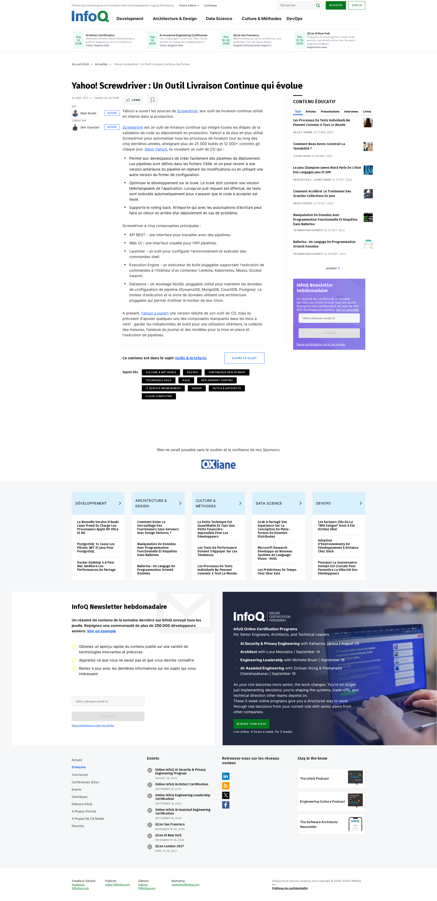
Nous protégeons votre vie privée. (321, 344)
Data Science (219, 18)
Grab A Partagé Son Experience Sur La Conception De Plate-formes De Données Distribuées (274, 529)
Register (335, 5)
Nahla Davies (303, 203)
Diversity (78, 826)
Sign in (357, 5)
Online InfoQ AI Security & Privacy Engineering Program (180, 771)
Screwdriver (187, 111)
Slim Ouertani (89, 127)
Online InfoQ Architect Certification (181, 784)
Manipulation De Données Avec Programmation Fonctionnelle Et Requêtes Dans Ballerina (325, 219)
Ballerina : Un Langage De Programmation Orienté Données (156, 569)
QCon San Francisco (170, 824)
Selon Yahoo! (156, 149)
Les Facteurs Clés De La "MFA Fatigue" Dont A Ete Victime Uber (336, 525)
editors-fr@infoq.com (146, 886)
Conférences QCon (85, 782)
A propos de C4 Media (88, 818)
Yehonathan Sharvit (308, 230)
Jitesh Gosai (302, 156)
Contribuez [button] (210, 5)
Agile (186, 380)
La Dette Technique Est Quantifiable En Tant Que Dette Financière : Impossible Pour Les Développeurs (216, 529)
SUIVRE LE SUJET (244, 358)
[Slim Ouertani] (75, 127)
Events (76, 789)
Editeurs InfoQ (82, 804)
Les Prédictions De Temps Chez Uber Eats (277, 571)
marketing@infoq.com (185, 884)
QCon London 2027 (169, 846)
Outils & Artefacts (191, 358)
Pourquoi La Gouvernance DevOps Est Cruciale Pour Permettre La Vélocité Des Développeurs (337, 568)
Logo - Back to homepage (90, 16)
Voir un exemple (347, 309)
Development (130, 18)
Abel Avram (88, 113)
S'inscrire (79, 767)
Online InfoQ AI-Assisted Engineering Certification (182, 811)
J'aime (136, 100)
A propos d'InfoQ (84, 811)
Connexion (80, 774)
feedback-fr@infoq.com (80, 886)
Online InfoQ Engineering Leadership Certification (182, 797)
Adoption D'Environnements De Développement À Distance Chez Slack (338, 546)
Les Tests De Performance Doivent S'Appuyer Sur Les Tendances (217, 551)
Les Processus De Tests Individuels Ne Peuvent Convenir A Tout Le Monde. (217, 569)
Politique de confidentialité (290, 888)
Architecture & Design (175, 18)
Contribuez (79, 797)
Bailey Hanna (303, 132)
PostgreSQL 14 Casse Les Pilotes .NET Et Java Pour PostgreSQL (95, 547)
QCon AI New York (168, 835)
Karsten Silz (302, 179)
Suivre (112, 113)
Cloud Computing (159, 396)
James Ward (322, 179)
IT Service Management (163, 388)
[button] (329, 333)
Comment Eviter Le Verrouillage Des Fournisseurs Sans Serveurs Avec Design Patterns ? (158, 527)
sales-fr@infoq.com (117, 884)
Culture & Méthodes (261, 18)
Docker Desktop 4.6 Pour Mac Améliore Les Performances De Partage (96, 566)
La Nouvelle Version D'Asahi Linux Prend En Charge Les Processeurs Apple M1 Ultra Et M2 (98, 527)
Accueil (77, 760)
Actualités (101, 64)
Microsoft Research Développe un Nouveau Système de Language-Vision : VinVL (275, 553)
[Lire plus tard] (152, 100)
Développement (91, 503)
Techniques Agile (159, 380)
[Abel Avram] (75, 113)
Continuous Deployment (227, 372)
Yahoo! (197, 388)
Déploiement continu (217, 380)
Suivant (331, 268)
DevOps (294, 18)
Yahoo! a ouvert (155, 313)
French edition (187, 5)
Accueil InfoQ (80, 64)
